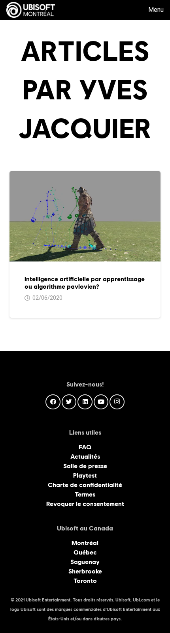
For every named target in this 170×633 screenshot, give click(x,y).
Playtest (85, 475)
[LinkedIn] (85, 401)
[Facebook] (52, 401)
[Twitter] (69, 401)
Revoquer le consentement (85, 504)
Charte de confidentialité (85, 485)
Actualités (85, 456)
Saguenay (85, 562)
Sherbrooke (85, 571)
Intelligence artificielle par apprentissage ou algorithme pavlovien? (85, 282)
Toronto (85, 580)
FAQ (85, 447)
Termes (85, 494)
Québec (85, 552)
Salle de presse (85, 466)
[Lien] (30, 10)
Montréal (85, 543)
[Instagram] (117, 401)
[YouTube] (101, 401)
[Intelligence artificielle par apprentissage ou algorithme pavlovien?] (85, 175)
